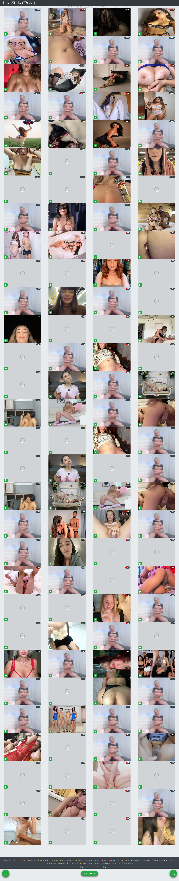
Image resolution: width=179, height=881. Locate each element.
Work (87, 867)
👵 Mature (54, 860)
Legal (105, 867)
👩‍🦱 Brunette (79, 860)
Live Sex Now (89, 873)
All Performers (99, 867)
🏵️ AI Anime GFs (72, 863)
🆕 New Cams (135, 860)
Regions (83, 867)
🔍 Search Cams (127, 863)
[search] (173, 873)
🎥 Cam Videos (106, 863)
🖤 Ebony (14, 860)
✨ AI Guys (82, 863)
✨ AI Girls (61, 863)
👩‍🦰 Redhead (89, 860)
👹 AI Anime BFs (93, 863)
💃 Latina (22, 860)
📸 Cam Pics (116, 863)
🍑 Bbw (97, 860)
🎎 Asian (7, 860)
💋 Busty (112, 860)
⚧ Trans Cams (157, 860)
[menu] (5, 873)
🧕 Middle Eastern (44, 860)
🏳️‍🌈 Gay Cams (146, 860)
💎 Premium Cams (169, 860)
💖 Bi (127, 860)
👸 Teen (62, 860)
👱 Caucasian (31, 860)
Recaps (92, 867)
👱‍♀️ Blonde (70, 860)
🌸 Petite (104, 860)
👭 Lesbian (120, 860)
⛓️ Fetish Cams (51, 863)
